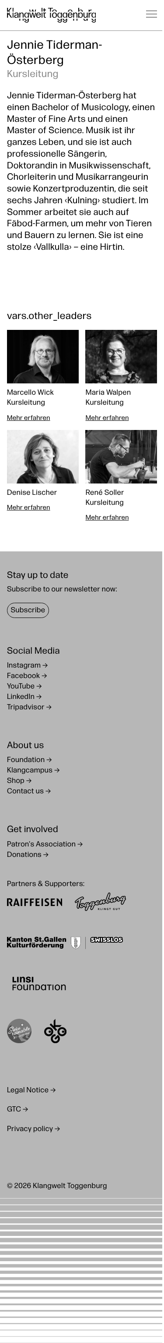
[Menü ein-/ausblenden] (151, 15)
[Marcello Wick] (43, 376)
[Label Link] (19, 1033)
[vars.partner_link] (34, 904)
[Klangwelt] (51, 15)
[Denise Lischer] (43, 476)
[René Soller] (121, 476)
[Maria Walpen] (121, 376)
